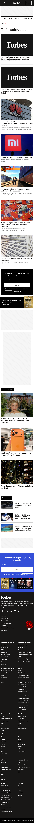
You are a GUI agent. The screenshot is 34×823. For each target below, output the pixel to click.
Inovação (3, 675)
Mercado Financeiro (6, 718)
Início (2, 24)
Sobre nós (3, 616)
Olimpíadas (4, 753)
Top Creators (21, 707)
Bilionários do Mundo (24, 677)
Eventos (20, 746)
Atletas (3, 756)
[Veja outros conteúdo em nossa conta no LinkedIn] (19, 611)
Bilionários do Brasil (23, 675)
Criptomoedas (5, 728)
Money (25, 18)
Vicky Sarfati (21, 647)
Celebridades (21, 744)
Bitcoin (3, 716)
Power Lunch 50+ (5, 790)
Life (15, 18)
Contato (3, 625)
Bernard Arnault (5, 654)
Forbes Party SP (5, 800)
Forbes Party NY (5, 795)
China (19, 790)
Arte (2, 774)
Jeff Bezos (4, 650)
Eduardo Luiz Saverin (23, 645)
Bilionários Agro (22, 673)
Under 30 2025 (22, 710)
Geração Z (21, 718)
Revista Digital (5, 621)
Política (20, 783)
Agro (5, 18)
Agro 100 (20, 670)
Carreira (10, 18)
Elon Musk (3, 645)
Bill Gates (3, 664)
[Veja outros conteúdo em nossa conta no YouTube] (15, 611)
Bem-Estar (21, 714)
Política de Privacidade (27, 573)
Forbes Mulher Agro (6, 811)
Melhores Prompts (6, 673)
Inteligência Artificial (6, 670)
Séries (19, 739)
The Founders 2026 (23, 705)
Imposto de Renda (6, 733)
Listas (19, 18)
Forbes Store (4, 618)
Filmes (19, 741)
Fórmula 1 (3, 744)
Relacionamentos (23, 721)
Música (20, 749)
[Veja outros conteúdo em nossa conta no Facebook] (2, 611)
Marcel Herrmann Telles (24, 652)
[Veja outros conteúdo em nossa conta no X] (6, 611)
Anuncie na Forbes (6, 623)
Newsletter (4, 630)
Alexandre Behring (23, 659)
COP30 (20, 772)
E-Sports (3, 741)
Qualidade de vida (6, 769)
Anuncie (28, 3)
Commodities (5, 726)
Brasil (19, 788)
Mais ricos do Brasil (24, 642)
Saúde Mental (22, 716)
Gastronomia (4, 767)
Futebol (3, 746)
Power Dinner (4, 785)
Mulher (30, 18)
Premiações (21, 751)
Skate (2, 751)
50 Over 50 (21, 680)
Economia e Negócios (8, 714)
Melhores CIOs (22, 689)
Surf (2, 749)
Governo (20, 792)
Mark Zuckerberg (5, 647)
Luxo (2, 772)
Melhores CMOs (22, 691)
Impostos (3, 723)
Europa (20, 795)
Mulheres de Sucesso (23, 702)
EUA (19, 785)
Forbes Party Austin (6, 797)
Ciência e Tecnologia (7, 668)
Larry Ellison (4, 652)
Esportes (4, 737)
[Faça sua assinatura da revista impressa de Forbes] (5, 583)
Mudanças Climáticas (24, 767)
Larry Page (4, 659)
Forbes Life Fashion (6, 792)
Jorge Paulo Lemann (23, 650)
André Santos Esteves (24, 661)
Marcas (3, 777)
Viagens (3, 765)
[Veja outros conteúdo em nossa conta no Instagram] (11, 611)
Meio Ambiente (23, 760)
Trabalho (20, 726)
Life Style (4, 760)
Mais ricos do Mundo (7, 642)
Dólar (2, 730)
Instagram (4, 677)
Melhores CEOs (22, 687)
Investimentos (5, 721)
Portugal (3, 762)
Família (20, 723)
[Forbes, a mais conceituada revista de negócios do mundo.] (17, 597)
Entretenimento (23, 737)
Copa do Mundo (5, 739)
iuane (8, 24)
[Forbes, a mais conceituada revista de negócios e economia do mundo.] (17, 3)
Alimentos (21, 769)
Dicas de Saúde (22, 728)
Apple (2, 682)
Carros (3, 779)
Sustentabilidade (22, 765)
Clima (19, 762)
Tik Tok (3, 680)
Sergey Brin (4, 661)
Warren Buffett (5, 657)
